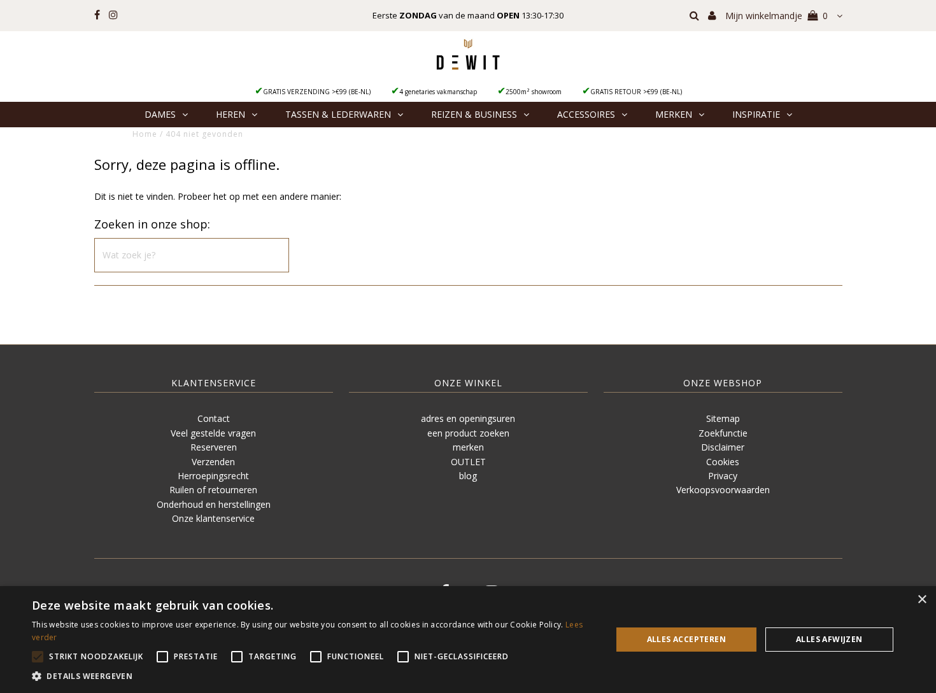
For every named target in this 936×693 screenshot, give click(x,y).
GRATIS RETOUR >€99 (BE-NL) (636, 91)
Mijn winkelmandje (776, 16)
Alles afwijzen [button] (829, 639)
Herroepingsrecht (213, 476)
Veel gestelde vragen (213, 433)
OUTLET (468, 462)
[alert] (468, 639)
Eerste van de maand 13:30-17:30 (468, 15)
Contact (213, 418)
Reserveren (213, 447)
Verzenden (213, 462)
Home (144, 134)
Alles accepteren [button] (686, 639)
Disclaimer (722, 447)
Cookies (722, 462)
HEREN (230, 114)
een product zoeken (468, 433)
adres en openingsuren (468, 418)
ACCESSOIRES (586, 114)
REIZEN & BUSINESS (474, 114)
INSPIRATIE (756, 114)
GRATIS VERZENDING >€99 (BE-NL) (317, 91)
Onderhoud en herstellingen (214, 504)
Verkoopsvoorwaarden (723, 490)
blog (468, 476)
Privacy (722, 476)
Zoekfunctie (723, 433)
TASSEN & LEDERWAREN (338, 114)
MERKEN (673, 114)
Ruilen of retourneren (213, 490)
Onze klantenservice (213, 518)
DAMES (160, 114)
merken (468, 447)
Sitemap (723, 418)
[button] (313, 676)
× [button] (921, 600)
